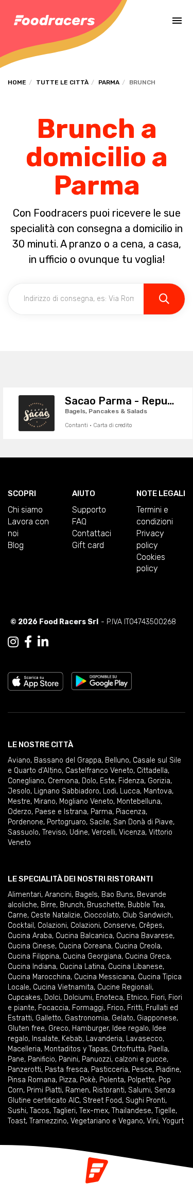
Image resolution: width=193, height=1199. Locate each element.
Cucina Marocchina (39, 977)
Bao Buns (117, 894)
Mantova (158, 791)
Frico (115, 1007)
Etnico (137, 997)
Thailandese (131, 1110)
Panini (68, 1059)
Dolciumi (78, 997)
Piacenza (131, 811)
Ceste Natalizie (55, 915)
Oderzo (19, 811)
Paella (158, 1049)
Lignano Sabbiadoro (66, 791)
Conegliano (26, 781)
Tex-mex (93, 1110)
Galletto (48, 1018)
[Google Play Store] (101, 680)
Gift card (88, 545)
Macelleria (24, 1049)
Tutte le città (62, 82)
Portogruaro (66, 822)
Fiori (158, 997)
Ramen (77, 1090)
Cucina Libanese (135, 966)
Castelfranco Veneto (99, 770)
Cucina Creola (138, 946)
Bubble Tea (146, 905)
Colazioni (52, 925)
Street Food (102, 1100)
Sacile (100, 822)
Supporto (89, 510)
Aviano (19, 760)
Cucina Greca (147, 956)
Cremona (63, 781)
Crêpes (151, 925)
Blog (16, 545)
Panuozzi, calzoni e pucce (124, 1059)
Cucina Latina (82, 966)
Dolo (89, 781)
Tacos (39, 1110)
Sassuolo (23, 832)
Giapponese (157, 1018)
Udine (78, 832)
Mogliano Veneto (86, 801)
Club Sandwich (146, 915)
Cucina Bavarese (144, 935)
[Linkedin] (43, 642)
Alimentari (24, 894)
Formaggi (87, 1007)
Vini (153, 1121)
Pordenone (25, 822)
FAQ (79, 521)
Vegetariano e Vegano (107, 1121)
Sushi (17, 1110)
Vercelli (103, 832)
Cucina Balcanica (84, 935)
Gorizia (159, 781)
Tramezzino (48, 1121)
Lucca (130, 791)
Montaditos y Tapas (76, 1049)
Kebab (72, 1038)
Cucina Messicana (104, 977)
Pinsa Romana (32, 1079)
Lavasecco (144, 1038)
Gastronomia (86, 1018)
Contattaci (91, 533)
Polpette (141, 1079)
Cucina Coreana (85, 946)
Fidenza (131, 781)
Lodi (109, 791)
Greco (58, 1028)
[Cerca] (164, 299)
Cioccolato (101, 915)
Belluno (117, 760)
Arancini (58, 894)
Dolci (52, 997)
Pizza (67, 1079)
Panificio (41, 1059)
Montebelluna (139, 801)
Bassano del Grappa (67, 760)
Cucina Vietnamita (63, 987)
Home (17, 82)
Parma (108, 82)
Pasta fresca (66, 1069)
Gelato (122, 1018)
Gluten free (26, 1028)
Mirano (45, 801)
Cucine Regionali (124, 987)
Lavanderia (104, 1038)
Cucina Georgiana (92, 956)
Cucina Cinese (31, 946)
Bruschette (105, 905)
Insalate (45, 1038)
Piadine (168, 1069)
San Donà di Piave (143, 822)
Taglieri (64, 1110)
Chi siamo (25, 510)
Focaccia (53, 1007)
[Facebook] (28, 642)
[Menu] (177, 20)
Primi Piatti (44, 1090)
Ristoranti (109, 1090)
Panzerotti (24, 1069)
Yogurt (173, 1121)
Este (107, 781)
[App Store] (35, 680)
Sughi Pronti (145, 1100)
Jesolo (19, 791)
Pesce (142, 1069)
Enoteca (109, 997)
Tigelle (165, 1110)
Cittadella (152, 770)
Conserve (119, 925)
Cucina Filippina (33, 956)
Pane (16, 1059)
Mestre (19, 801)
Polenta (111, 1079)
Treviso (54, 832)
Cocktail (21, 925)
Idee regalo (130, 1028)
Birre (48, 905)
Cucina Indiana (32, 966)
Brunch (71, 905)
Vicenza (132, 832)
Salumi (139, 1090)
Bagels (86, 894)
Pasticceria (109, 1069)
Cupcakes (24, 997)
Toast (17, 1121)
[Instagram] (13, 642)
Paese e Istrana (61, 811)
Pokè (88, 1079)
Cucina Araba (30, 935)
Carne (17, 915)
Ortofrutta (128, 1049)
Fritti (134, 1007)
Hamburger (90, 1028)
